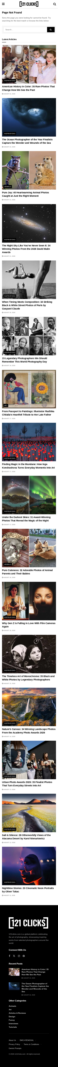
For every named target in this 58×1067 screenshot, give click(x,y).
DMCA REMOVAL (27, 1040)
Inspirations (9, 80)
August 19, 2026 (9, 365)
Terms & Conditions (31, 1044)
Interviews (13, 1023)
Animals (7, 186)
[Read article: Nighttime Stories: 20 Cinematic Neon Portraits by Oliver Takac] (29, 866)
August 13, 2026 (9, 789)
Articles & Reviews (17, 1013)
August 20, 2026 (9, 312)
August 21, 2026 (9, 199)
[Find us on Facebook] (9, 956)
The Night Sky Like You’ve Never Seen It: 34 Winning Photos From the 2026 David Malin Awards (26, 249)
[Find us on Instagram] (19, 956)
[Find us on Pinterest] (24, 956)
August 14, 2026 (9, 736)
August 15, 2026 (9, 683)
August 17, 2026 (9, 418)
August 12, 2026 (9, 842)
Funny (12, 1020)
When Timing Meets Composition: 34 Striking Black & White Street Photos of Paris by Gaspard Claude (27, 305)
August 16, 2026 (9, 577)
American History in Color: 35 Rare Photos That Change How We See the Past (35, 972)
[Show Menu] (3, 4)
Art (5, 405)
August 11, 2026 (9, 895)
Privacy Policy (14, 1044)
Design (12, 1016)
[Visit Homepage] (29, 4)
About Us (12, 1040)
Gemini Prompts (15, 1048)
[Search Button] (54, 4)
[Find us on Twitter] (14, 956)
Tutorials (13, 1027)
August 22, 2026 (9, 94)
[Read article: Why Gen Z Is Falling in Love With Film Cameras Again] (29, 601)
